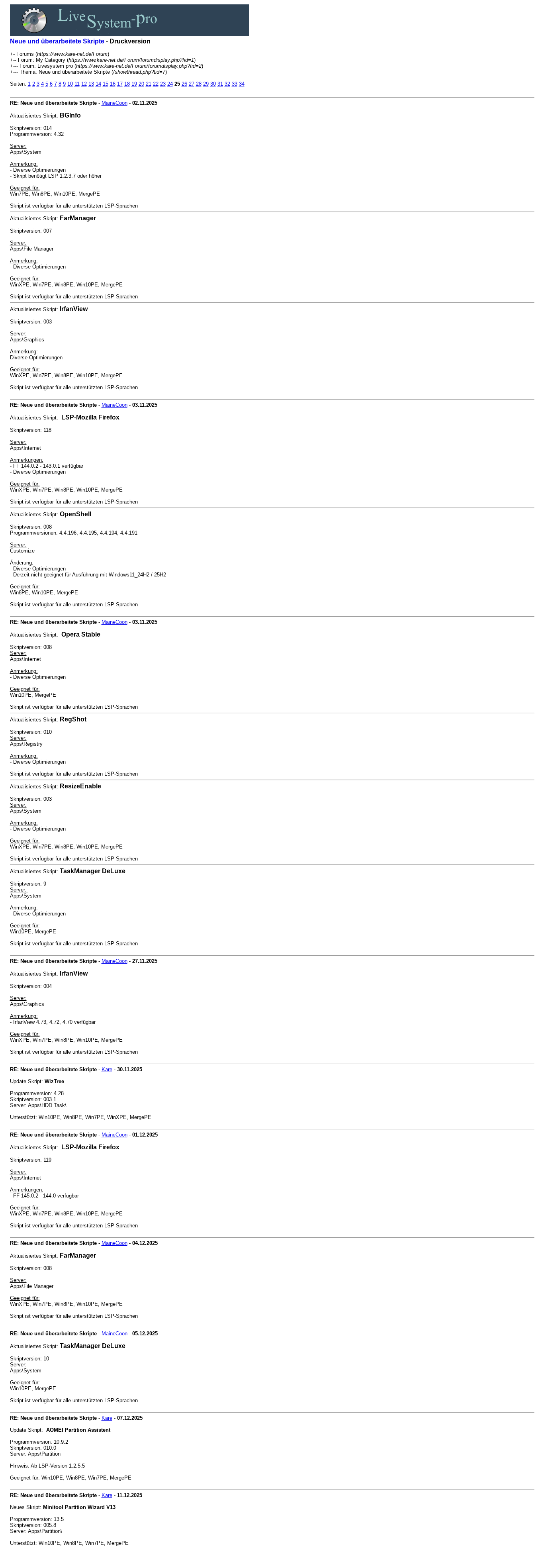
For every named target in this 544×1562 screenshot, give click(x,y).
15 (105, 84)
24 (170, 84)
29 (206, 84)
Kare (107, 1069)
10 (70, 84)
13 (91, 84)
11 (77, 84)
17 (120, 84)
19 (134, 84)
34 (242, 84)
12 (84, 84)
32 (227, 84)
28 (199, 84)
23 (163, 84)
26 (184, 84)
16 (112, 84)
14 (98, 84)
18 (127, 84)
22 (156, 84)
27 (191, 84)
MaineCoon (114, 103)
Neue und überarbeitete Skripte (57, 41)
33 (234, 84)
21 (148, 84)
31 (220, 84)
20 (141, 84)
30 (213, 84)
